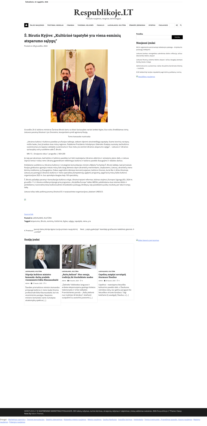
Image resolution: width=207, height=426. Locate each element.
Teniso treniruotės (152, 419)
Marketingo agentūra (16, 419)
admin (27, 283)
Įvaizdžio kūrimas (125, 419)
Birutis (43, 221)
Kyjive (65, 221)
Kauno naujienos (185, 419)
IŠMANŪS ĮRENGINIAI (137, 25)
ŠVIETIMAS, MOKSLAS (55, 25)
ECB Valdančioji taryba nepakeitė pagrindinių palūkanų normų (158, 72)
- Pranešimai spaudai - (169, 419)
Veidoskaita (138, 419)
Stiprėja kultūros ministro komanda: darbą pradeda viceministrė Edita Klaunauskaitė (41, 277)
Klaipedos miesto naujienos (75, 419)
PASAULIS (100, 25)
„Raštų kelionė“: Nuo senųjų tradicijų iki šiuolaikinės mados (77, 275)
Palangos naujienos (17, 422)
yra (89, 221)
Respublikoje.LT (103, 12)
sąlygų (71, 221)
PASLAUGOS (163, 25)
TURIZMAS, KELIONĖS (85, 25)
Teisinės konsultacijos (36, 419)
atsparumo (35, 221)
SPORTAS (152, 25)
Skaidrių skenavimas (54, 419)
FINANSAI (70, 25)
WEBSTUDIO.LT (30, 411)
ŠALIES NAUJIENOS (37, 25)
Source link (28, 214)
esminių (50, 221)
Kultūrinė (58, 221)
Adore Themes (37, 413)
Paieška (139, 34)
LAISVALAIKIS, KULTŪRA (117, 25)
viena (85, 221)
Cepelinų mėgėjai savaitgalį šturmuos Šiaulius (112, 275)
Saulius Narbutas (110, 419)
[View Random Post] (177, 25)
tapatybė (78, 221)
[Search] (181, 25)
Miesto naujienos (95, 419)
